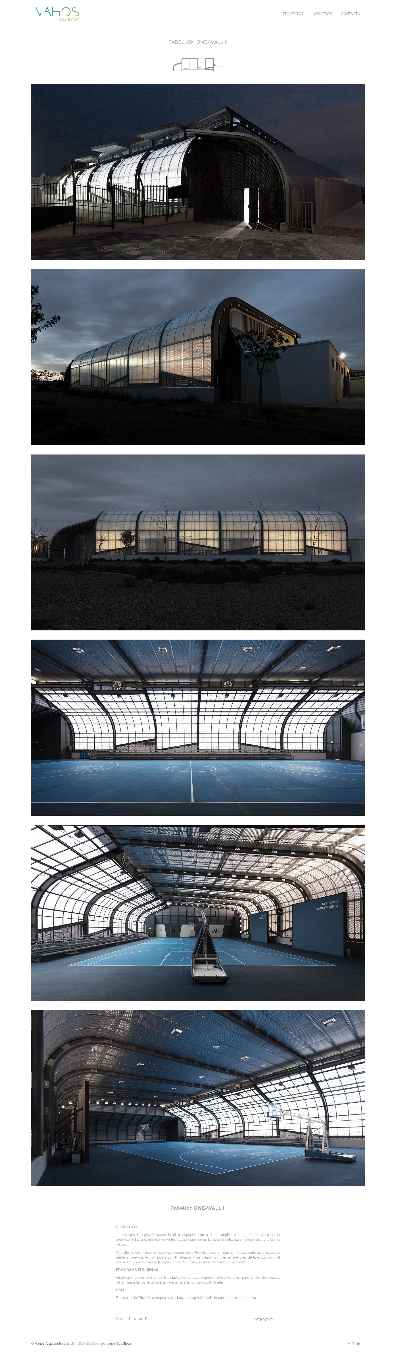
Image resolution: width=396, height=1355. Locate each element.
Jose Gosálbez (119, 1343)
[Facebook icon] (349, 1343)
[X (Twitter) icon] (353, 1343)
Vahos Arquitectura (50, 1343)
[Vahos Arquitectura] (57, 13)
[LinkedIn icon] (358, 1343)
